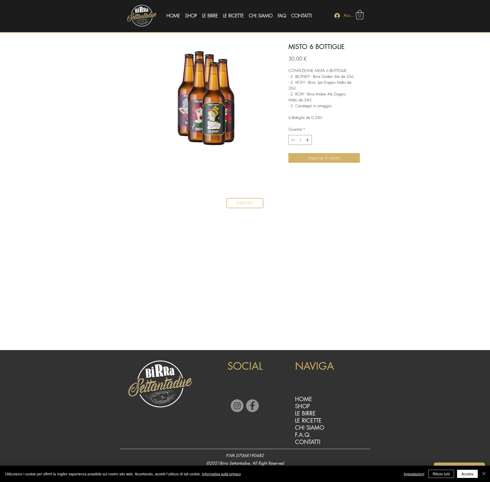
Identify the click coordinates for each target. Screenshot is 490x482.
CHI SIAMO (309, 427)
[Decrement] (292, 140)
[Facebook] (252, 405)
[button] (360, 14)
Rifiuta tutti (441, 473)
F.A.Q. (303, 434)
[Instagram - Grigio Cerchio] (237, 405)
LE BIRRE (305, 413)
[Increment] (307, 140)
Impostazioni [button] (414, 473)
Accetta (467, 473)
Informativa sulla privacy (221, 473)
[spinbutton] (300, 140)
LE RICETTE (308, 420)
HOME (303, 399)
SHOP (302, 406)
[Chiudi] (484, 474)
